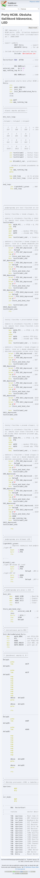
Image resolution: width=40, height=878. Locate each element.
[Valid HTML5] (31, 871)
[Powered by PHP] (24, 871)
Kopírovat (33, 28)
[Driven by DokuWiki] (24, 873)
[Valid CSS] (16, 873)
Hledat (19, 9)
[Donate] (16, 871)
